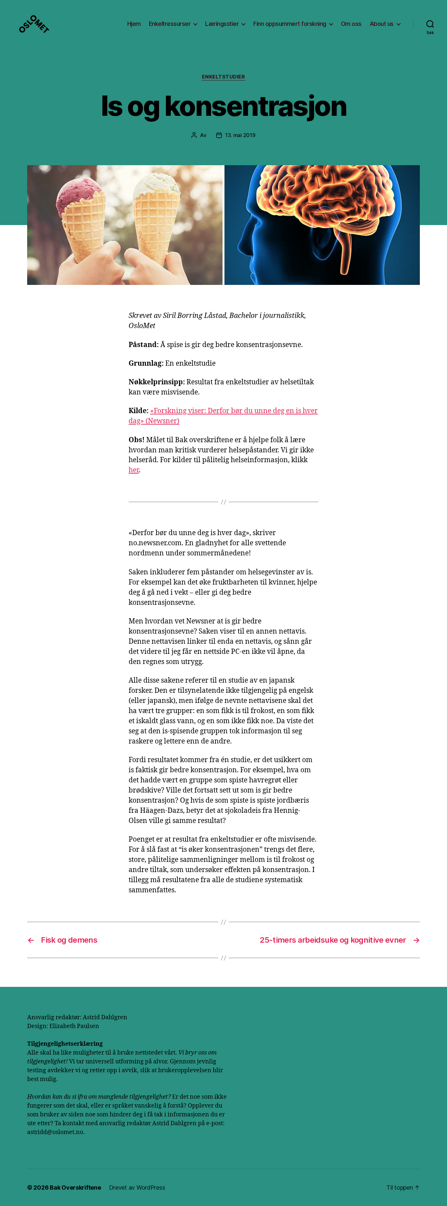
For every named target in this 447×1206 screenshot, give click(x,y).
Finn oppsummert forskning (289, 23)
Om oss (351, 23)
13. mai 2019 (240, 135)
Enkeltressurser (170, 23)
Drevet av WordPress (137, 1187)
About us (382, 23)
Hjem (134, 23)
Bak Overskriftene (75, 1187)
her (134, 470)
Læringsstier (222, 23)
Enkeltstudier (223, 77)
